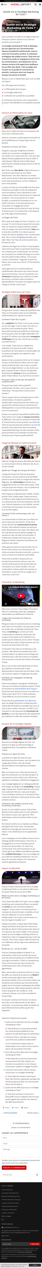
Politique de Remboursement (10, 1206)
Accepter (35, 1265)
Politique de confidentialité (25, 1252)
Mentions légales (6, 1216)
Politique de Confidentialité (9, 1209)
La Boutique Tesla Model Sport (10, 1193)
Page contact (5, 1236)
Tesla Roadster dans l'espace (26, 689)
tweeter (16, 538)
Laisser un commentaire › (21, 1127)
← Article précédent (9, 1113)
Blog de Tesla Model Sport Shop (11, 1196)
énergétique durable (24, 237)
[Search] (37, 1175)
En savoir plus (21, 1266)
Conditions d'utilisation (8, 1213)
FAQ (3, 1219)
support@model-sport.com (11, 1227)
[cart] (40, 4)
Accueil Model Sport (7, 1190)
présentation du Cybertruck (25, 700)
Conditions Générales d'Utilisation (11, 1199)
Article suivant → (33, 1113)
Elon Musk (15, 362)
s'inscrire (34, 1244)
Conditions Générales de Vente (10, 1203)
